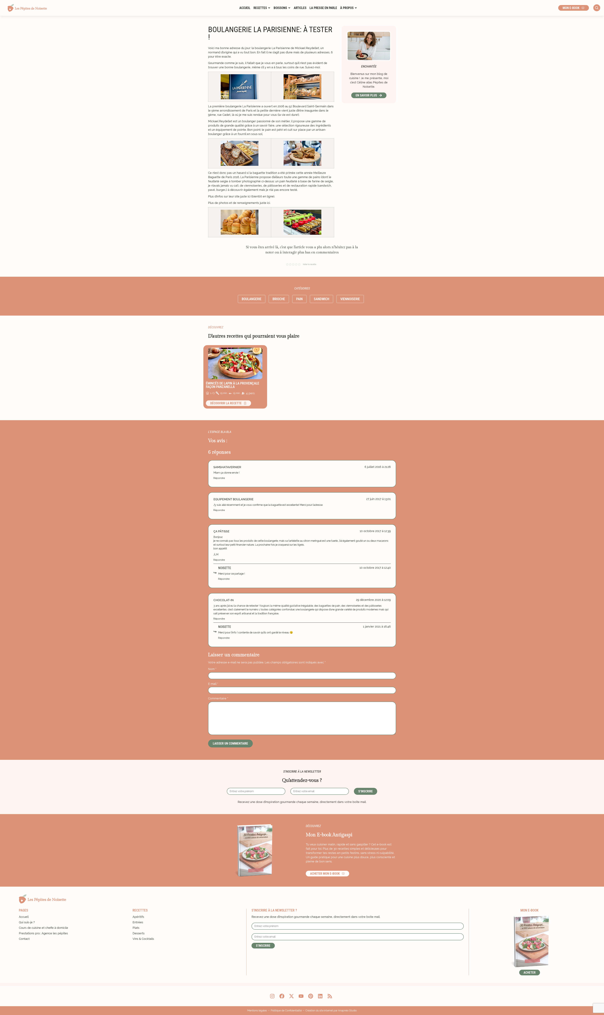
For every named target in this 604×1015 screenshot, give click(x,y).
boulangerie (251, 299)
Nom (212, 669)
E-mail (213, 683)
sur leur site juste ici (237, 196)
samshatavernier (227, 467)
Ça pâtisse (221, 531)
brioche (279, 299)
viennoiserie (350, 299)
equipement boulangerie (233, 499)
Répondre (219, 478)
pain (299, 299)
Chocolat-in (223, 600)
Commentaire (218, 698)
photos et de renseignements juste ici (244, 203)
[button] (262, 8)
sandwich (321, 299)
